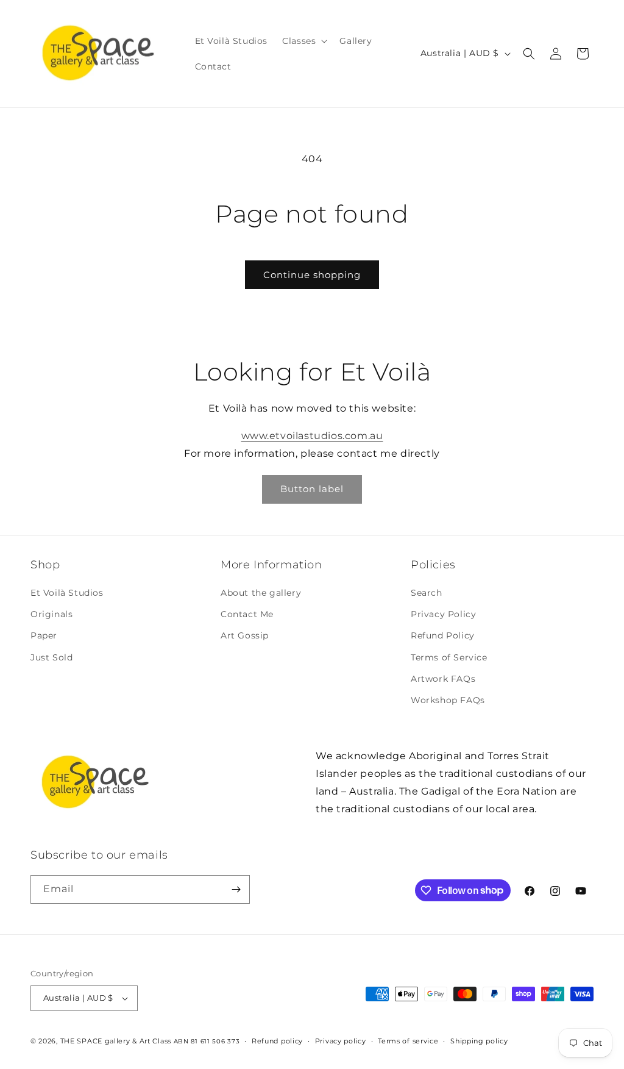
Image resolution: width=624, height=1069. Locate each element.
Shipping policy (479, 1041)
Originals (51, 614)
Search (426, 592)
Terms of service (408, 1041)
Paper (43, 635)
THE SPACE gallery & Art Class (115, 1041)
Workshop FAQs (448, 700)
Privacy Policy (443, 614)
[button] (303, 41)
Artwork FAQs (443, 678)
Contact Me (247, 614)
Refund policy (277, 1041)
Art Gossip (245, 635)
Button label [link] (312, 489)
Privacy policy (340, 1041)
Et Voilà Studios (67, 592)
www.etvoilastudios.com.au (312, 436)
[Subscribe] (235, 889)
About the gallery (261, 592)
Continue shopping (312, 275)
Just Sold (51, 657)
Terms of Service (449, 657)
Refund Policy (443, 635)
